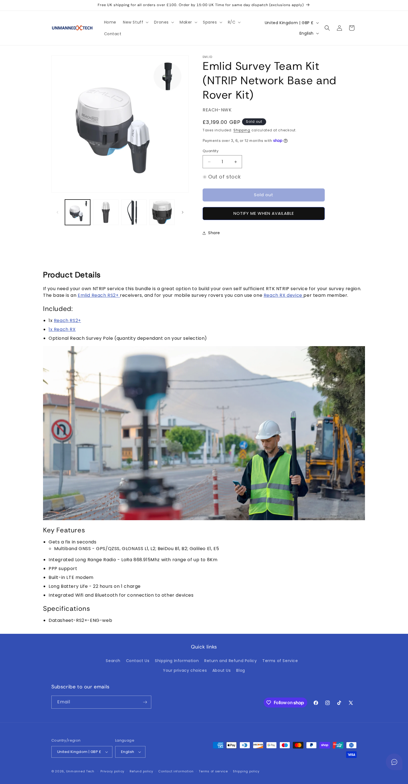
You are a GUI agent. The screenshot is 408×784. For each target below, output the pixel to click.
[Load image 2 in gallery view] (105, 212)
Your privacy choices (185, 670)
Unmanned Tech (80, 771)
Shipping (241, 130)
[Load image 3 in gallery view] (134, 212)
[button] (135, 22)
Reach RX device (284, 295)
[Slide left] (57, 212)
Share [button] (214, 233)
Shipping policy (246, 771)
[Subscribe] (145, 702)
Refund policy (141, 771)
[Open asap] (394, 762)
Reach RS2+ (67, 320)
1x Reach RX (62, 329)
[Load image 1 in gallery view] (77, 212)
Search (113, 660)
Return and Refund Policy (230, 660)
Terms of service (213, 771)
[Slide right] (183, 212)
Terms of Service (280, 660)
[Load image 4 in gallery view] (162, 212)
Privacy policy (112, 771)
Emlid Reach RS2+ (99, 295)
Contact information (175, 771)
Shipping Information (177, 660)
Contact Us (138, 660)
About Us (221, 670)
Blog (240, 670)
